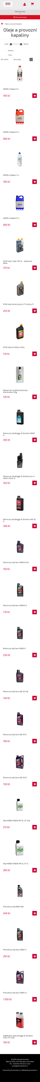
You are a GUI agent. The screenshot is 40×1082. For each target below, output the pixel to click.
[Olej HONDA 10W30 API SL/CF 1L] (20, 848)
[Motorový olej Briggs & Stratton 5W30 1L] (20, 418)
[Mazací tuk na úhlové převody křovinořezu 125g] (20, 375)
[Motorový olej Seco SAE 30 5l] (20, 762)
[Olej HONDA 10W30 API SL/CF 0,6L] (20, 805)
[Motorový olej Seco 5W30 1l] (20, 633)
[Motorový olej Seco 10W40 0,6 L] (20, 547)
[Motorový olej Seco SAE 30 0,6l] (20, 676)
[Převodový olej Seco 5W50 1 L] (20, 934)
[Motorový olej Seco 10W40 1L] (20, 590)
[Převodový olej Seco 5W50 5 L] (20, 977)
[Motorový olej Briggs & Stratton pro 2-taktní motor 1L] (20, 461)
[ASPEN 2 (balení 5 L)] (20, 116)
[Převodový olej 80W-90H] (20, 891)
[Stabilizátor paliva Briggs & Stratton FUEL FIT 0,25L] (20, 1020)
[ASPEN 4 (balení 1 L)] (20, 159)
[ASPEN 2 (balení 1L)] (20, 73)
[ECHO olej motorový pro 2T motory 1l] (20, 288)
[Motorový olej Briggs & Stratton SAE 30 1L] (20, 504)
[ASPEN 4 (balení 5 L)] (20, 202)
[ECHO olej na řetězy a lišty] (20, 332)
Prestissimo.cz (16, 1070)
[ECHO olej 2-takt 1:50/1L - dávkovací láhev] (20, 245)
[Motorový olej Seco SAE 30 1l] (20, 719)
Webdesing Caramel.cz (29, 1070)
